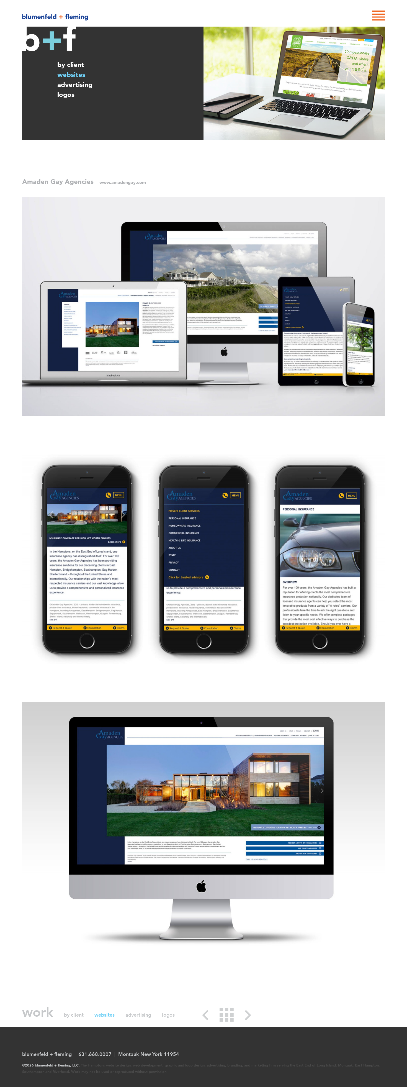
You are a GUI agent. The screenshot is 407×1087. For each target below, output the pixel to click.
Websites (71, 75)
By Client (70, 65)
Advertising (74, 85)
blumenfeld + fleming (55, 17)
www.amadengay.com (122, 182)
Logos (65, 95)
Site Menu (378, 15)
